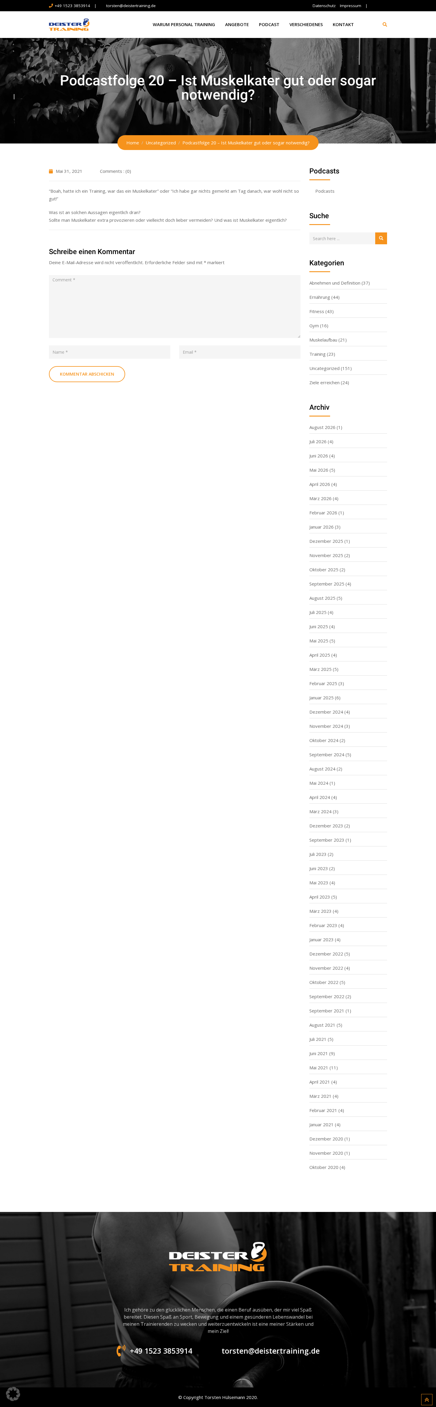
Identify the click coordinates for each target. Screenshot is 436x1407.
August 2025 (322, 598)
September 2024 (326, 754)
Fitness (316, 311)
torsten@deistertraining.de (131, 5)
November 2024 (326, 726)
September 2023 (326, 840)
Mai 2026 (318, 470)
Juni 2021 (318, 1053)
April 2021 (319, 1082)
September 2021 (326, 1011)
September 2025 (326, 584)
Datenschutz (324, 5)
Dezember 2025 (326, 541)
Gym (314, 325)
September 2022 (326, 996)
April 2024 (319, 797)
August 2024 (322, 769)
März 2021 (320, 1096)
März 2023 (320, 911)
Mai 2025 (318, 641)
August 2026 (322, 427)
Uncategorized (324, 368)
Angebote (237, 24)
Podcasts (325, 191)
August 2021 (322, 1025)
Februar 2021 (323, 1110)
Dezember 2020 (326, 1139)
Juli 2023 (318, 854)
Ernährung (319, 297)
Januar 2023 (321, 939)
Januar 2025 (321, 698)
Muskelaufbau (323, 340)
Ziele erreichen (324, 382)
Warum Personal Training (184, 24)
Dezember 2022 (326, 954)
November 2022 (326, 968)
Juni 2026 (318, 456)
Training (317, 354)
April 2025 (319, 655)
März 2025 (320, 669)
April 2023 (319, 897)
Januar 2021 (321, 1124)
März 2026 (320, 498)
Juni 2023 (318, 868)
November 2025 (326, 555)
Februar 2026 (323, 513)
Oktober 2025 (323, 569)
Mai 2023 (318, 883)
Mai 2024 (318, 783)
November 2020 (326, 1153)
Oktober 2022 (323, 982)
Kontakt (343, 24)
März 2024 (320, 811)
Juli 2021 (318, 1039)
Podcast (269, 24)
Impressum (350, 5)
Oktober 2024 (323, 740)
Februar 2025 (323, 683)
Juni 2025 (318, 626)
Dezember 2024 (326, 712)
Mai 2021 (318, 1068)
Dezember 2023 (326, 826)
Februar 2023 (323, 925)
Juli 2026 (318, 441)
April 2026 (319, 484)
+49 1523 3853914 (72, 5)
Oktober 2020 (323, 1167)
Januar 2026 (321, 527)
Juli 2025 (318, 612)
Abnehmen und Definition (334, 283)
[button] (13, 1394)
